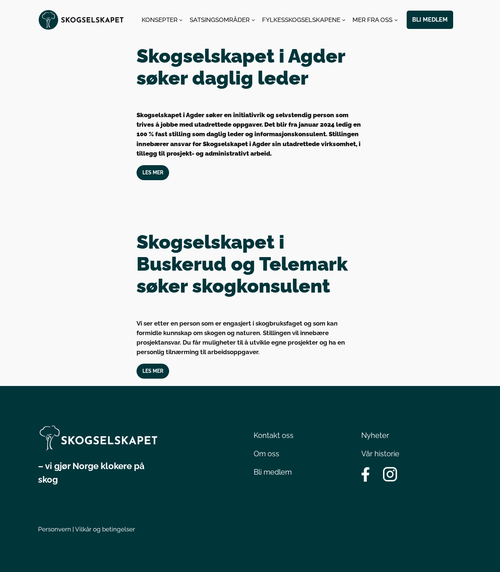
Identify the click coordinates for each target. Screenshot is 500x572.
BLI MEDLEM (430, 19)
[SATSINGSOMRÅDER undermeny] (253, 20)
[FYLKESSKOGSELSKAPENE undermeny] (344, 20)
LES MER (152, 172)
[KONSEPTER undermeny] (181, 20)
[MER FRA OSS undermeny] (396, 20)
